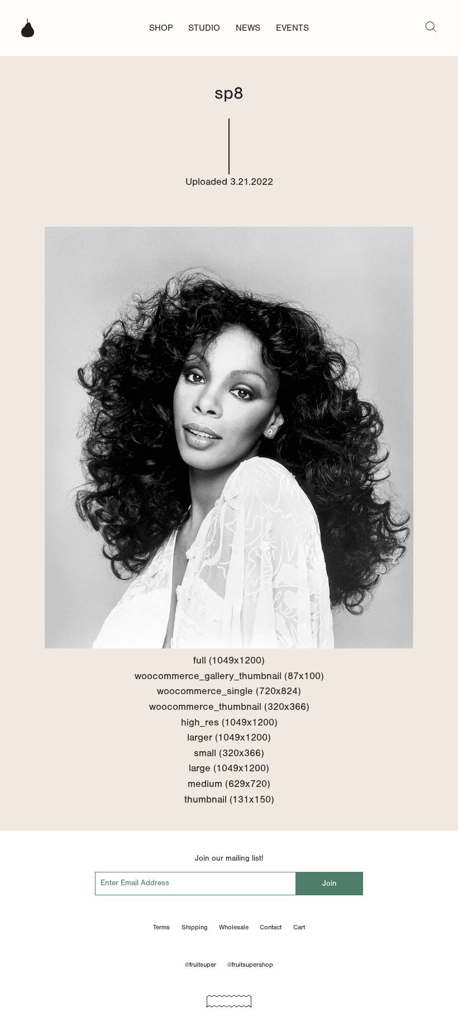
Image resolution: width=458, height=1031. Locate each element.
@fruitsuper (200, 964)
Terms (161, 927)
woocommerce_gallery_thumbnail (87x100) (229, 676)
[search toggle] (431, 26)
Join (329, 883)
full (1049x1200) (229, 660)
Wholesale (234, 927)
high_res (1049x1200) (229, 722)
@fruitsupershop (250, 964)
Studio (204, 27)
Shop (161, 27)
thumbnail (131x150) (229, 799)
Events (292, 27)
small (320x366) (229, 753)
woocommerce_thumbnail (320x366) (229, 706)
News (248, 27)
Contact (271, 927)
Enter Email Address (135, 882)
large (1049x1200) (229, 768)
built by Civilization (229, 997)
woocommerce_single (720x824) (229, 691)
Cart (299, 927)
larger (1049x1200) (229, 737)
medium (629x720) (229, 783)
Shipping (195, 927)
